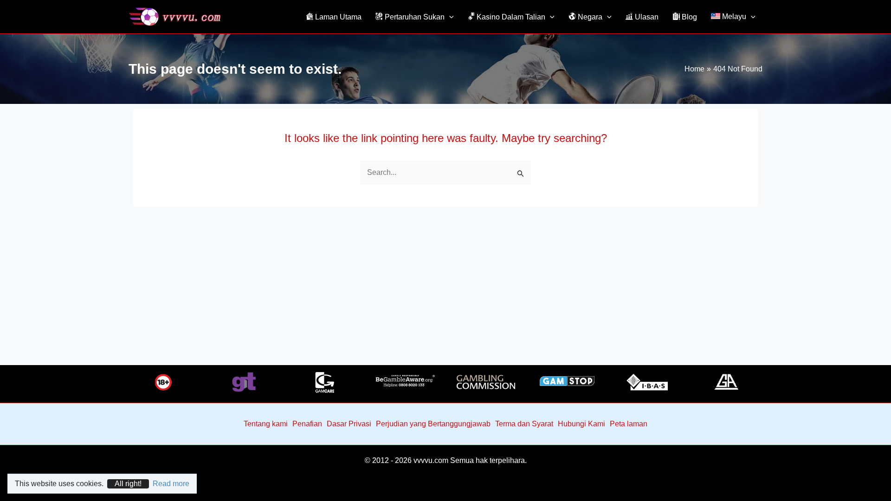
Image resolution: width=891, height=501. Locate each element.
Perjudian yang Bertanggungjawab (433, 424)
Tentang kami (266, 424)
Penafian (307, 424)
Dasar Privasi (349, 424)
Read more (171, 484)
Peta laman (628, 424)
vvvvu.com (430, 460)
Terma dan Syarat (524, 424)
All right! (128, 484)
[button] (449, 17)
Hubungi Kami (581, 424)
